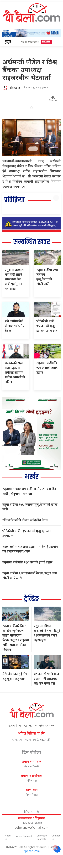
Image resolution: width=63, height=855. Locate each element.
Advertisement (24, 836)
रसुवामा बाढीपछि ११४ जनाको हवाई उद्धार (47, 367)
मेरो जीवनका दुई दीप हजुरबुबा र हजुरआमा (14, 676)
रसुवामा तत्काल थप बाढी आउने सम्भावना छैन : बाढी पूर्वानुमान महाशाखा (14, 279)
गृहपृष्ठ (8, 42)
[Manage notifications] (55, 847)
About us (8, 837)
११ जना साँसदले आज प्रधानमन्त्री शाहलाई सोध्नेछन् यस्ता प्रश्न (46, 678)
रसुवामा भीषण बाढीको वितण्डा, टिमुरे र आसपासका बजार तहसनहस (47, 633)
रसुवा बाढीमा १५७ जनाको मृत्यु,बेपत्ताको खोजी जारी (47, 277)
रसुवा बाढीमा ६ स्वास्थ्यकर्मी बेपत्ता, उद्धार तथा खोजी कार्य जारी (29, 576)
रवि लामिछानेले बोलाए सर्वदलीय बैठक (14, 326)
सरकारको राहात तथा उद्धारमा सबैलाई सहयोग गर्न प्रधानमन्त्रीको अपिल (15, 372)
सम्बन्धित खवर (31, 242)
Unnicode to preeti (42, 837)
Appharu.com (32, 851)
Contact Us (56, 837)
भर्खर (31, 476)
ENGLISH (46, 42)
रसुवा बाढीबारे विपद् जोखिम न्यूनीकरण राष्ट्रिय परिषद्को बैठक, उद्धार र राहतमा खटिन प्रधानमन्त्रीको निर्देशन (15, 637)
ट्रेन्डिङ (31, 599)
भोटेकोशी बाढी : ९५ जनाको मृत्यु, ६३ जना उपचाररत (46, 326)
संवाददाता (15, 87)
